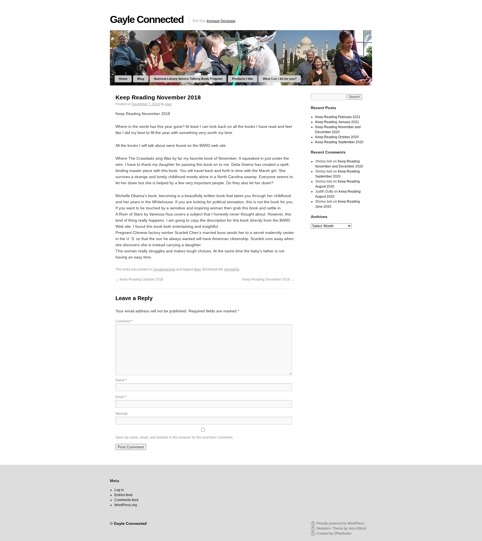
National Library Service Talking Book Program (188, 78)
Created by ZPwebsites (333, 533)
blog (197, 269)
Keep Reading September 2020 (339, 142)
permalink (231, 269)
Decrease (228, 21)
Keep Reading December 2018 (268, 279)
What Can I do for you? (280, 78)
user (168, 104)
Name (121, 380)
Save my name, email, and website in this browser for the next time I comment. (174, 437)
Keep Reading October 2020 (337, 137)
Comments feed (126, 500)
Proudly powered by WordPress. (340, 523)
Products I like (242, 78)
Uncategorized (164, 269)
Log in (119, 490)
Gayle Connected (147, 19)
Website (121, 414)
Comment (123, 321)
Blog (140, 78)
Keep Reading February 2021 (337, 117)
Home (123, 78)
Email (120, 397)
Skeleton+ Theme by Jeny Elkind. (341, 528)
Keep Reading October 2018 (139, 279)
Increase (213, 21)
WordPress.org (125, 505)
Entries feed (123, 495)
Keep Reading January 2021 (337, 122)
